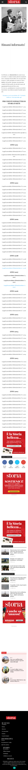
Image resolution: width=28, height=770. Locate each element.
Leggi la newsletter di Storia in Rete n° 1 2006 (14, 310)
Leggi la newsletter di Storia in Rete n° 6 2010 (14, 199)
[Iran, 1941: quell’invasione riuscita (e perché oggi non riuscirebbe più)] (5, 660)
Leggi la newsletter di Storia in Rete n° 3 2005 (14, 327)
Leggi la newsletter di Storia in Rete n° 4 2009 (14, 242)
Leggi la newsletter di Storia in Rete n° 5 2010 (14, 202)
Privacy (3, 740)
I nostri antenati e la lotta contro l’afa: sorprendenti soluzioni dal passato (17, 567)
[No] (26, 764)
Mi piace (4, 460)
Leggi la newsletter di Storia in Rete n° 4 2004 (14, 344)
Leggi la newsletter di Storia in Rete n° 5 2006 (14, 297)
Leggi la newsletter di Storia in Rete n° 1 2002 (14, 427)
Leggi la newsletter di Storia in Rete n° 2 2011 (14, 175)
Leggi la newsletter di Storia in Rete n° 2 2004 (14, 351)
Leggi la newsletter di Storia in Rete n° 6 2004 (14, 338)
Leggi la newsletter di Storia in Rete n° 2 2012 (14, 137)
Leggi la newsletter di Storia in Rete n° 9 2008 (14, 259)
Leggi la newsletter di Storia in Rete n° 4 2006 (14, 301)
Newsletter (6, 749)
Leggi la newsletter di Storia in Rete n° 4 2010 (14, 205)
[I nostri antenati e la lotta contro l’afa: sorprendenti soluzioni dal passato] (5, 568)
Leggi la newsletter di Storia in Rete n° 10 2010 (14, 186)
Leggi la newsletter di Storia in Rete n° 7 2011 (14, 159)
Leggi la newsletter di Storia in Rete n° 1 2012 (14, 141)
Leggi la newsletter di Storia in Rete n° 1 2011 (14, 179)
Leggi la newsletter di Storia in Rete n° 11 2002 (14, 395)
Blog (11, 657)
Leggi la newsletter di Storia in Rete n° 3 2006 (14, 304)
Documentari (5, 731)
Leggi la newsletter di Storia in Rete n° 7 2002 (14, 407)
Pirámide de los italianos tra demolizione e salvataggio (16, 559)
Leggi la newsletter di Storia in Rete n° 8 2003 (14, 365)
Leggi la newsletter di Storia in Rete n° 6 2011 (14, 163)
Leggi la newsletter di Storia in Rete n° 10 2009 (14, 222)
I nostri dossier (5, 736)
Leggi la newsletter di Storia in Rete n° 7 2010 (14, 196)
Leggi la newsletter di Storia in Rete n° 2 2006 (14, 307)
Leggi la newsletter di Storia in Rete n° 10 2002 (14, 398)
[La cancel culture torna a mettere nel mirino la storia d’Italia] (5, 669)
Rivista (3, 726)
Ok (14, 767)
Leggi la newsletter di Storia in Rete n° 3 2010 (14, 209)
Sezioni (3, 733)
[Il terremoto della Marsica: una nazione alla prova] (5, 679)
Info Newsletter (5, 744)
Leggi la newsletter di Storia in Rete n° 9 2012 (14, 110)
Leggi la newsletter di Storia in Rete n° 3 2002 (14, 420)
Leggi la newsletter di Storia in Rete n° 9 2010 (14, 189)
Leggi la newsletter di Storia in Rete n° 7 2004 (14, 335)
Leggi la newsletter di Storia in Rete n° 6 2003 (14, 371)
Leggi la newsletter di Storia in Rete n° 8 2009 (14, 229)
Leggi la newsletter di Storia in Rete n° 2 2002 (14, 424)
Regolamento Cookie (6, 742)
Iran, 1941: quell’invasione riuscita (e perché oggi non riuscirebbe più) (17, 661)
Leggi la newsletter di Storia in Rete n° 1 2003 (14, 387)
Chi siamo (4, 724)
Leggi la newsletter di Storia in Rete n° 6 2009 (14, 235)
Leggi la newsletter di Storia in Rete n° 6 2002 (14, 411)
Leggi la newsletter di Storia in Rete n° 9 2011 (14, 148)
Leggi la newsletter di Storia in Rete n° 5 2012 (14, 123)
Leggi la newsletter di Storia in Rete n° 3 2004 (14, 348)
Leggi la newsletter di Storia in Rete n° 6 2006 (14, 294)
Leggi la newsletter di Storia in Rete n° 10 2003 (14, 361)
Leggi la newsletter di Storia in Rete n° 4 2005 (14, 324)
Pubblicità (5, 753)
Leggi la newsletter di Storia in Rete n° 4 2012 (14, 126)
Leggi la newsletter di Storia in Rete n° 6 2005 (14, 318)
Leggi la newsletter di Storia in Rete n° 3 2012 (14, 129)
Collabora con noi (7, 756)
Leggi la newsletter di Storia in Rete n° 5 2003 (14, 374)
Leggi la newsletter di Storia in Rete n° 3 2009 (14, 245)
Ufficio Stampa (6, 751)
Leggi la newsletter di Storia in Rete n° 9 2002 (14, 401)
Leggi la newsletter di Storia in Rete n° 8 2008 (14, 262)
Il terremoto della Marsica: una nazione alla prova (18, 680)
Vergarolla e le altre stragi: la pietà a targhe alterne (18, 585)
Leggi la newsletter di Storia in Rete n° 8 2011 (14, 151)
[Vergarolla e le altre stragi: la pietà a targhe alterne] (5, 587)
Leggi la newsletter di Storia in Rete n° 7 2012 (14, 116)
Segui (11, 460)
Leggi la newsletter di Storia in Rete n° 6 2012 (14, 120)
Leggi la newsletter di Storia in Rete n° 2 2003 (14, 384)
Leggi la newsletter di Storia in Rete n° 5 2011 (14, 166)
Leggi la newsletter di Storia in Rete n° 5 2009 (14, 239)
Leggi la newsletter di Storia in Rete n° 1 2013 (14, 107)
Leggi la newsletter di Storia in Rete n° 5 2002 (14, 414)
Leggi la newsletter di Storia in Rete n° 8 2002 (14, 404)
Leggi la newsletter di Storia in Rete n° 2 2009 (14, 248)
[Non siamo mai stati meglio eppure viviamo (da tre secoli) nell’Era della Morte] (5, 579)
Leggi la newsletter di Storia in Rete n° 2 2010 (14, 212)
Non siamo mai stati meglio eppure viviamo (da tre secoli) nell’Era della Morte (18, 579)
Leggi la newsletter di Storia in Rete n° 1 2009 (14, 252)
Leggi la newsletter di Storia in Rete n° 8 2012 (14, 113)
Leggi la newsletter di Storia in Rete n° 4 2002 (14, 417)
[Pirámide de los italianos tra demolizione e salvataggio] (5, 560)
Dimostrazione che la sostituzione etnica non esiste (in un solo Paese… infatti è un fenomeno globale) (18, 552)
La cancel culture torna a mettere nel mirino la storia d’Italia (17, 671)
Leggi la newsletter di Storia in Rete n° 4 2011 (14, 169)
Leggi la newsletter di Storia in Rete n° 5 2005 (14, 321)
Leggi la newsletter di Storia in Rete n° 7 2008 (14, 265)
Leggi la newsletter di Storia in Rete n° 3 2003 (14, 381)
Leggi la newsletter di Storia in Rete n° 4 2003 (14, 378)
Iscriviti (23, 460)
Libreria (4, 729)
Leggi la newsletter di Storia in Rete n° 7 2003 (14, 368)
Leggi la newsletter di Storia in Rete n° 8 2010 (14, 193)
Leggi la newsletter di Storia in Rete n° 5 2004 (14, 341)
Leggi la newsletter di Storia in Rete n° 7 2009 (14, 232)
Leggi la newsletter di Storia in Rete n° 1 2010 (14, 215)
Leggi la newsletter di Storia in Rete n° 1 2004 (14, 354)
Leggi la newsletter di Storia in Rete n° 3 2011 (14, 172)
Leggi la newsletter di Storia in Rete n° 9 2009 (14, 226)
